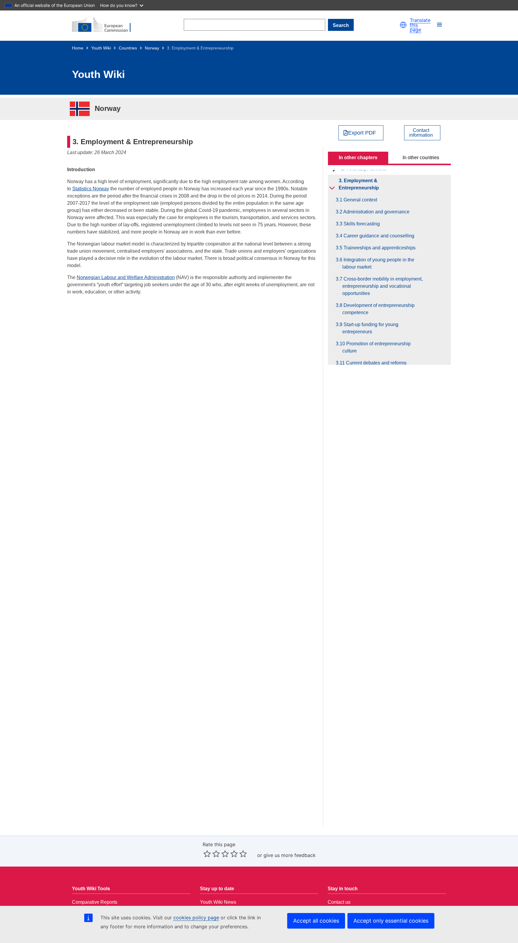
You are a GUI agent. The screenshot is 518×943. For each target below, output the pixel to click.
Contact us (339, 902)
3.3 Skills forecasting (361, 223)
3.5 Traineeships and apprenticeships (378, 247)
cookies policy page (196, 918)
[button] (403, 24)
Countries (128, 48)
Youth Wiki (101, 48)
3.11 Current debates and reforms (374, 362)
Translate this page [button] (420, 25)
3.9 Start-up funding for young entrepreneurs (370, 328)
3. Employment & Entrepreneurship (359, 184)
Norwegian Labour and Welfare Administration (126, 277)
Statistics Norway (90, 188)
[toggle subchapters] (332, 188)
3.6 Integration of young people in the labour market (378, 263)
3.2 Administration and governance (375, 211)
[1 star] (207, 854)
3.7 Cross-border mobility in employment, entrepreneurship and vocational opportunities (382, 286)
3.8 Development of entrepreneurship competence (378, 309)
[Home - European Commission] (105, 25)
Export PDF (362, 132)
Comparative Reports (94, 902)
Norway (152, 48)
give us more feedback (289, 855)
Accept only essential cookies (390, 921)
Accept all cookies (316, 921)
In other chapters (358, 157)
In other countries (421, 157)
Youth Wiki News (218, 902)
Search (341, 25)
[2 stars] (212, 854)
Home (77, 48)
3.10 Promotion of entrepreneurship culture (376, 347)
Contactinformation (421, 133)
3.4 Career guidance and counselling (378, 235)
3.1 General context (359, 199)
